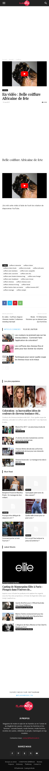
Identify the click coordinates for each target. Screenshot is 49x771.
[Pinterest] (15, 303)
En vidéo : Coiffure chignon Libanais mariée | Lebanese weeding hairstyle (12, 319)
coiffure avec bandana (10, 271)
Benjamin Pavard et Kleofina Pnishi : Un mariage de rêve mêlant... (12, 495)
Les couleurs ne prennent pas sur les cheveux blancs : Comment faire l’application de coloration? (30, 337)
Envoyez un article (11, 762)
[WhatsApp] (20, 303)
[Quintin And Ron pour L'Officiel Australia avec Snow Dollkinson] (8, 606)
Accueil (4, 60)
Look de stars (20, 431)
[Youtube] (37, 753)
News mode (19, 453)
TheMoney (28, 764)
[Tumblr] (24, 753)
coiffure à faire (28, 265)
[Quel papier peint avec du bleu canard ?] (36, 483)
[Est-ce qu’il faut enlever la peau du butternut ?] (36, 529)
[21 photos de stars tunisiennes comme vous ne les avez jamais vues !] (8, 441)
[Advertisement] (24, 31)
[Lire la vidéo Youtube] (24, 73)
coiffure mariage (8, 290)
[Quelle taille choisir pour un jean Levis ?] (36, 506)
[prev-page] (3, 368)
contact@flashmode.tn (30, 738)
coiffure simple (21, 290)
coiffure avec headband (10, 279)
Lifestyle (5, 512)
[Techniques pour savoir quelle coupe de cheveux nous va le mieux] (8, 360)
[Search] (46, 3)
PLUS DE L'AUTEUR (30, 329)
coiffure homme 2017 (32, 287)
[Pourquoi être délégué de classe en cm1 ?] (13, 506)
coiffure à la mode (24, 268)
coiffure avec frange (34, 276)
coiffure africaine (38, 268)
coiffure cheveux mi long (11, 284)
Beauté (11, 60)
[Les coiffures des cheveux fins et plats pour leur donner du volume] (8, 349)
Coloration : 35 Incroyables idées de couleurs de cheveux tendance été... (21, 412)
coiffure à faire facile (9, 268)
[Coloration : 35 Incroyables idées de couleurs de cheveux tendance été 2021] (24, 397)
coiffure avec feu (25, 273)
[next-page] (7, 368)
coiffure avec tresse (27, 279)
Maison (28, 490)
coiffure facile (25, 284)
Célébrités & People (22, 442)
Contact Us (37, 764)
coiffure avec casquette (27, 271)
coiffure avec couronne (10, 273)
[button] (4, 3)
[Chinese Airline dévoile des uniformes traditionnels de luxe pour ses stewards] (8, 452)
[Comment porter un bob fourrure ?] (13, 529)
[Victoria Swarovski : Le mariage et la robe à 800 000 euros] (8, 463)
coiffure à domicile (15, 265)
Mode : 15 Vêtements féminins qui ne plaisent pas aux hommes (36, 319)
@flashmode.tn (24, 695)
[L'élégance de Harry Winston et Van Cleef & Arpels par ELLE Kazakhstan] (8, 628)
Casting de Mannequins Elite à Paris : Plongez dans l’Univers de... (22, 588)
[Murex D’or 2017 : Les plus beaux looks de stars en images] (8, 430)
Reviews (39, 762)
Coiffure (18, 60)
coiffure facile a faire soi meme (13, 287)
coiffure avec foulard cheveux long (14, 276)
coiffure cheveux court (23, 282)
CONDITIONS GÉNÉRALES (27, 762)
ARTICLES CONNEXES (12, 329)
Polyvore (11, 764)
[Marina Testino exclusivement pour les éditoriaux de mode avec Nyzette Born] (8, 617)
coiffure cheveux (8, 282)
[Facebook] (4, 303)
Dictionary (19, 764)
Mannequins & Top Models (11, 582)
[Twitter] (10, 303)
